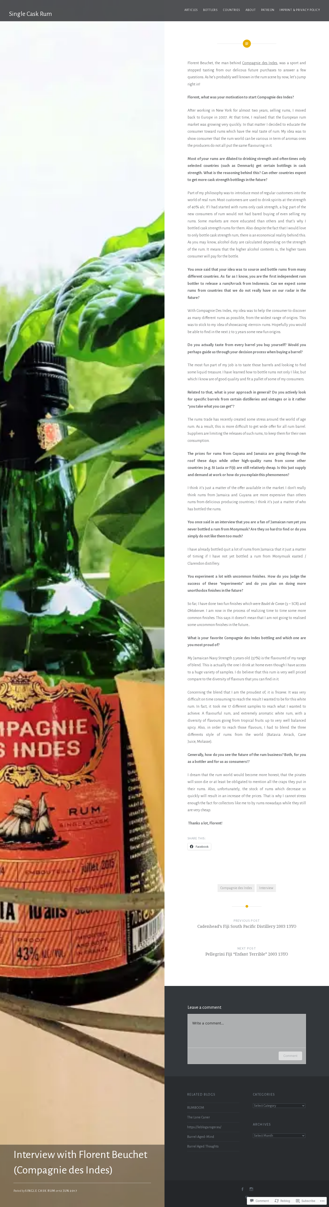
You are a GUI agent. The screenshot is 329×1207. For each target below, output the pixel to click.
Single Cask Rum (30, 14)
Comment (290, 1056)
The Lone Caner (198, 1117)
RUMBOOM (195, 1107)
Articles (191, 10)
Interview (266, 888)
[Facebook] (242, 1189)
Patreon (268, 10)
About (251, 10)
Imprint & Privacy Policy (300, 10)
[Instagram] (251, 1189)
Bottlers (210, 10)
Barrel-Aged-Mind (200, 1137)
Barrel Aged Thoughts (203, 1146)
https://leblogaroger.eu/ (204, 1127)
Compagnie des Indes (259, 63)
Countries (231, 10)
